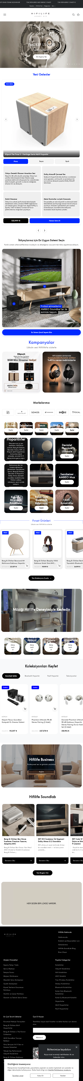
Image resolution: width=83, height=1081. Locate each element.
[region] (41, 44)
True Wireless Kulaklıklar (64, 980)
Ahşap (16, 161)
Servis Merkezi (9, 969)
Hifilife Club (39, 6)
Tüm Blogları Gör (43, 873)
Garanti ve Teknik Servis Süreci (15, 997)
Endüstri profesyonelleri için (69, 941)
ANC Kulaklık (60, 976)
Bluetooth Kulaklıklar (63, 987)
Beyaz (41, 161)
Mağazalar (47, 6)
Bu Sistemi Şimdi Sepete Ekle (41, 332)
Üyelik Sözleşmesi (10, 984)
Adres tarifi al (13, 647)
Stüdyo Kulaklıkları (62, 984)
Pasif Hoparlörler (61, 1009)
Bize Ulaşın (62, 952)
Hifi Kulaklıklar (61, 972)
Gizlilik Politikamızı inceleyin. (59, 1070)
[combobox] (54, 6)
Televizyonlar (71, 676)
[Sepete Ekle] (27, 566)
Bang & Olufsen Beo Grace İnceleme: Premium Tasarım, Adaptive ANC (15, 841)
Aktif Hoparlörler (62, 1005)
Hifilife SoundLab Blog (67, 948)
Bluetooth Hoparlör (32, 676)
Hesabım (32, 6)
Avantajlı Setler (11, 676)
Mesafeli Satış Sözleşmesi (13, 980)
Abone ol (39, 1037)
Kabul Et (40, 1076)
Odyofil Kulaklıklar (62, 969)
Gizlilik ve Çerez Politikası (13, 994)
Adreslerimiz (63, 945)
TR (52, 6)
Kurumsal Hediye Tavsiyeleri (14, 1021)
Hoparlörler (59, 1001)
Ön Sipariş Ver (41, 57)
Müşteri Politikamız (10, 976)
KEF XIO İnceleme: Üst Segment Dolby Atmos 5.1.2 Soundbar (51, 840)
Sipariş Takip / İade (10, 965)
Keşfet (11, 430)
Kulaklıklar (59, 965)
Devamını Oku (10, 860)
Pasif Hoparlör (53, 676)
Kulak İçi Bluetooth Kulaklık (66, 997)
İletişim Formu (8, 972)
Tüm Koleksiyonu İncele (41, 578)
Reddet (63, 1076)
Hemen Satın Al (54, 221)
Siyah (67, 161)
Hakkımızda (63, 937)
